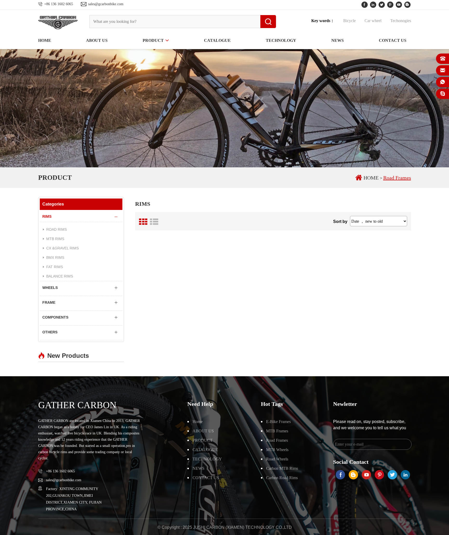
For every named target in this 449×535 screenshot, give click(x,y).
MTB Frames (277, 431)
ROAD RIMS (56, 229)
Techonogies (400, 20)
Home (198, 421)
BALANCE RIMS (59, 276)
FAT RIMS (54, 267)
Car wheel (373, 20)
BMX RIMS (55, 257)
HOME (44, 40)
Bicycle (350, 20)
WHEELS (50, 288)
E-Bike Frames (278, 421)
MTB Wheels (277, 449)
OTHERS (49, 332)
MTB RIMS (55, 239)
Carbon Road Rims (282, 477)
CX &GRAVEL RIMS (62, 248)
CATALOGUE (217, 40)
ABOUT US (97, 40)
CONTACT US (392, 40)
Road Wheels (277, 459)
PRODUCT (153, 40)
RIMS (46, 216)
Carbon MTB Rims (282, 468)
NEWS (337, 40)
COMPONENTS (55, 317)
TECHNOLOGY (281, 40)
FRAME (48, 302)
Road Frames (397, 178)
